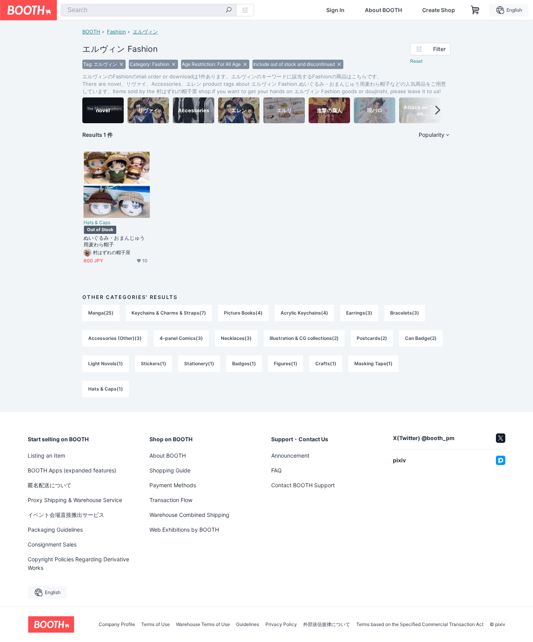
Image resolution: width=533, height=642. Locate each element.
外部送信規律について (326, 624)
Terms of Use (155, 624)
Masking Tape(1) (373, 363)
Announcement (290, 455)
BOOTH (91, 31)
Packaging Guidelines (55, 529)
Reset (416, 61)
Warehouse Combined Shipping (189, 514)
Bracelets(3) (404, 313)
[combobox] (148, 10)
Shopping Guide (169, 470)
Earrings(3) (359, 313)
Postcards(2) (372, 338)
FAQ (276, 470)
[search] (228, 10)
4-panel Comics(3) (181, 338)
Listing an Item (46, 455)
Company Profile (117, 624)
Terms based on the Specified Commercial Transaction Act (419, 624)
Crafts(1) (325, 363)
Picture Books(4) (243, 313)
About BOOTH (383, 10)
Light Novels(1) (105, 363)
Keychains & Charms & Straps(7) (168, 313)
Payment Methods (172, 485)
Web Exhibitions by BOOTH (184, 529)
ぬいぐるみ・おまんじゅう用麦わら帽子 (114, 241)
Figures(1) (285, 363)
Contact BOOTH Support (303, 485)
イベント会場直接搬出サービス (66, 514)
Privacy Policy (281, 624)
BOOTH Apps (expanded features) (72, 470)
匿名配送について (49, 485)
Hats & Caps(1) (105, 389)
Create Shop (438, 10)
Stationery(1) (199, 363)
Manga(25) (101, 313)
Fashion (116, 31)
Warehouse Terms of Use (203, 624)
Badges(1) (244, 363)
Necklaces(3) (236, 338)
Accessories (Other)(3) (115, 338)
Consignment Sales (52, 544)
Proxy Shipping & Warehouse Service (75, 500)
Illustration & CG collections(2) (304, 338)
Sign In (335, 10)
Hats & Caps (97, 222)
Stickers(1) (153, 363)
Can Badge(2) (421, 338)
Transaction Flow (170, 500)
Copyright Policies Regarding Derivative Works (78, 563)
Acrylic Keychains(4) (304, 313)
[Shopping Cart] (475, 10)
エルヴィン (145, 31)
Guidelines (247, 624)
